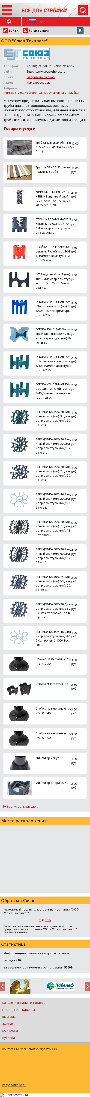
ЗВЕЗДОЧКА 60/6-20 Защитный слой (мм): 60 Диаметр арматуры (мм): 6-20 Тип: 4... (53, 556)
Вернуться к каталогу (23, 806)
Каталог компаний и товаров (23, 1003)
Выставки (9, 1017)
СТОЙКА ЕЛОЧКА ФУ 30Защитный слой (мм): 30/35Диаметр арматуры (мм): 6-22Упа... (53, 253)
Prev (3, 986)
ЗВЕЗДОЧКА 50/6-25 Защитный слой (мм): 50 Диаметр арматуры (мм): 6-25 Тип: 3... (53, 583)
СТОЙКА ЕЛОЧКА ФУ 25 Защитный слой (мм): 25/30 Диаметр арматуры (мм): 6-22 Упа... (53, 226)
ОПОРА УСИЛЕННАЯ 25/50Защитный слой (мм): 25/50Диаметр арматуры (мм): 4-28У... (53, 308)
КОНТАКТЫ (10, 1030)
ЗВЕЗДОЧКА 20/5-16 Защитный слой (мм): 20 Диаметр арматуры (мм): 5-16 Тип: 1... (53, 501)
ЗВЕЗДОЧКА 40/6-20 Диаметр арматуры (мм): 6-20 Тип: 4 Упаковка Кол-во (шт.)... (53, 611)
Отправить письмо (41, 77)
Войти (13, 30)
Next (86, 986)
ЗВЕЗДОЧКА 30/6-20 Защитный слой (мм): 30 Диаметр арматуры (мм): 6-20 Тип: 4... (53, 446)
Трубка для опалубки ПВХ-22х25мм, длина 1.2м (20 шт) (53, 146)
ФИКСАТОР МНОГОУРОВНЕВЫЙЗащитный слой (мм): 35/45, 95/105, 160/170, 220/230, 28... (53, 198)
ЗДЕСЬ (45, 920)
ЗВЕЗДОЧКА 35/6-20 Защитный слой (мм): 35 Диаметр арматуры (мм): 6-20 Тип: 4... (53, 418)
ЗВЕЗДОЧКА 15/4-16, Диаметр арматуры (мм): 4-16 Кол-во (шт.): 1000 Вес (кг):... (53, 638)
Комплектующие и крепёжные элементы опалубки (41, 93)
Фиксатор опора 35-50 (52, 783)
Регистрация (39, 30)
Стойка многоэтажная (52, 684)
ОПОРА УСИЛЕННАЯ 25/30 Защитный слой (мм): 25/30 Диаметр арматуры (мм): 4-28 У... (53, 363)
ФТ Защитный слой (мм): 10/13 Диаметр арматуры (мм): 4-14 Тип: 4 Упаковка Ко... (53, 281)
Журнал (8, 1024)
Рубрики (8, 1038)
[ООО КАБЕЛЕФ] (60, 986)
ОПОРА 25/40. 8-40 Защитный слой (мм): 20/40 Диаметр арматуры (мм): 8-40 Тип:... (53, 336)
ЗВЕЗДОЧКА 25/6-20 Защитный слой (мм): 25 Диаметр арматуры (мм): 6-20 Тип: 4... (53, 473)
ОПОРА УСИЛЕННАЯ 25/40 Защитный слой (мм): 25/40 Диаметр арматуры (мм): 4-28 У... (53, 391)
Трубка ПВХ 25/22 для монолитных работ (53, 169)
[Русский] (33, 21)
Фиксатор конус (47, 758)
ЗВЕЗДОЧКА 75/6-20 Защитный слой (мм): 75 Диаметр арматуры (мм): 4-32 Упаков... (53, 528)
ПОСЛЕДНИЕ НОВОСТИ (18, 1010)
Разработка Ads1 (14, 1085)
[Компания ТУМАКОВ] (20, 987)
